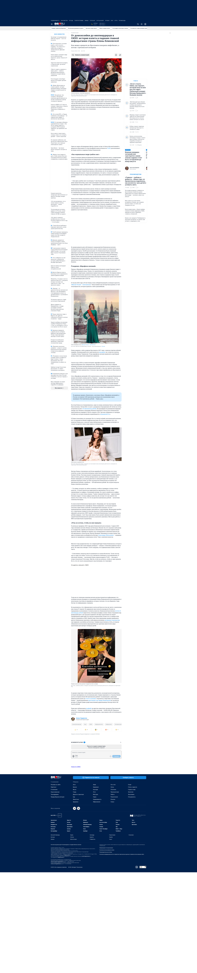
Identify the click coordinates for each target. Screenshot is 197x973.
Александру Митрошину (106, 535)
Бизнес (75, 787)
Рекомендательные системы (105, 852)
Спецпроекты (132, 797)
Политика (113, 789)
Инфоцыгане (109, 724)
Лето (94, 792)
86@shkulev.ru (67, 855)
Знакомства (64, 20)
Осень (112, 787)
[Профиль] (145, 24)
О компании (54, 789)
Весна (74, 789)
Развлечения (114, 797)
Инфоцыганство (99, 724)
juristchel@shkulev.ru (86, 856)
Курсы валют (100, 20)
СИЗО (90, 724)
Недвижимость (55, 20)
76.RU (109, 148)
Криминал (96, 787)
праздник (102, 352)
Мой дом (95, 794)
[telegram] (74, 808)
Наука (94, 797)
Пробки (107, 20)
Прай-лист (53, 787)
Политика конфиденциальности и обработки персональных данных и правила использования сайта (121, 854)
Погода (71, 20)
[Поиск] (138, 24)
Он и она (113, 784)
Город (74, 792)
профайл (89, 708)
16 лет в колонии (90, 698)
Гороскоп (92, 20)
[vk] (78, 808)
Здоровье (75, 802)
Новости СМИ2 (75, 766)
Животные (76, 799)
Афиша (86, 20)
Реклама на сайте (55, 784)
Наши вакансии (55, 792)
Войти (76, 756)
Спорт (129, 784)
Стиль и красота (132, 787)
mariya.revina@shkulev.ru (56, 863)
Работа (112, 794)
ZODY (112, 20)
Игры (116, 20)
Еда (74, 797)
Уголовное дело (118, 724)
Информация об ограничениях (106, 847)
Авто (74, 784)
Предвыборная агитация (57, 797)
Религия (113, 799)
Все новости (59, 34)
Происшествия (115, 792)
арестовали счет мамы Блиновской (99, 700)
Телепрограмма (78, 20)
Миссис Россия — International (81, 284)
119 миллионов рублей (89, 408)
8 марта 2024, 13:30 (75, 51)
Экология (130, 792)
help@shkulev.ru (60, 857)
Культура (95, 789)
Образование (96, 802)
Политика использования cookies (106, 850)
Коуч (85, 724)
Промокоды (122, 20)
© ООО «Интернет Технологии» (75, 867)
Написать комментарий (82, 55)
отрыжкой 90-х (105, 414)
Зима (94, 784)
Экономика (131, 794)
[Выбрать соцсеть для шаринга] (120, 54)
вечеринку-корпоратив (112, 620)
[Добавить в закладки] (116, 54)
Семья (112, 802)
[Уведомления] (141, 24)
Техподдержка (55, 794)
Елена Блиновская (76, 724)
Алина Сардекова (81, 718)
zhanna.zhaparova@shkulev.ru (57, 861)
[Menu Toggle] (52, 24)
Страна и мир (131, 789)
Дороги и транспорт (78, 794)
